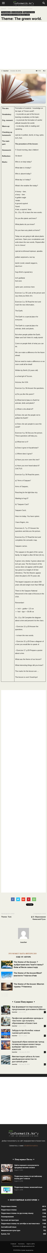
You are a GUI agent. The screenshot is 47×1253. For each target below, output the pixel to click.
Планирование (13, 9)
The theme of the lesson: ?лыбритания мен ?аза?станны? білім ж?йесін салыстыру (28, 964)
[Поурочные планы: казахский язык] (7, 1190)
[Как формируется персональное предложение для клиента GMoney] (5, 1010)
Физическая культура (10, 1230)
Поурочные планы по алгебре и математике (20, 1223)
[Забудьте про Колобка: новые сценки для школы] (5, 1033)
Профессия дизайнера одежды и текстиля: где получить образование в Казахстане (27, 1020)
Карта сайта (31, 1244)
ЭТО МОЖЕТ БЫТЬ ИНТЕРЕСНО (22, 954)
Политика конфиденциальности (23, 1246)
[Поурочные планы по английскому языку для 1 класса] (7, 1179)
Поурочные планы (29, 12)
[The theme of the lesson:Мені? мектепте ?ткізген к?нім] (7, 976)
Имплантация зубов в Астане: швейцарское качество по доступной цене (26, 1059)
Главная (13, 1244)
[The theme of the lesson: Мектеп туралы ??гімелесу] (7, 987)
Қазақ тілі (5, 1234)
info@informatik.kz (31, 1145)
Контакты (21, 1244)
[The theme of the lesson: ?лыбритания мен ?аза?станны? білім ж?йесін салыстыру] (7, 965)
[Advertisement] (23, 45)
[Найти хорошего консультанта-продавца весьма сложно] (7, 1168)
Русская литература (10, 1220)
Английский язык (26, 9)
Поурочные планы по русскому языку (17, 1213)
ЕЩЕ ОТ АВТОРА (23, 957)
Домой (3, 9)
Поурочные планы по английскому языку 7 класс (15, 14)
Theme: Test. (6, 917)
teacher (6, 71)
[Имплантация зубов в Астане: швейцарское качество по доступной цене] (5, 1059)
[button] (44, 3)
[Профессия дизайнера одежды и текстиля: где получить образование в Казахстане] (5, 1021)
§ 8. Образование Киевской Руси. (38, 918)
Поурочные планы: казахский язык (28, 1187)
